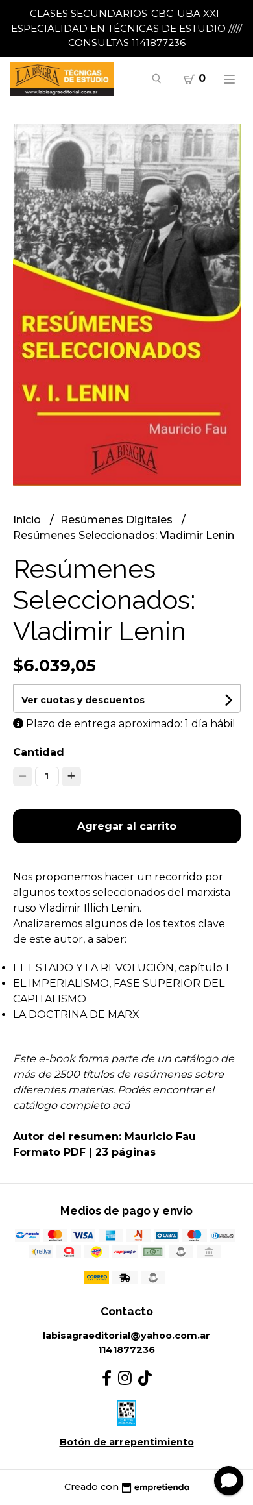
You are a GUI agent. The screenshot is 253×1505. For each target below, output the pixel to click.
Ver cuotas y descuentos (83, 700)
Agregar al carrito (126, 826)
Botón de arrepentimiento (127, 1442)
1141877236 (126, 1350)
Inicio (28, 520)
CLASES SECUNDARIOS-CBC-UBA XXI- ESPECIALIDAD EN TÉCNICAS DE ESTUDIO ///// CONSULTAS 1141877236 (126, 28)
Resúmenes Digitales (117, 520)
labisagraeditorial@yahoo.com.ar (126, 1335)
